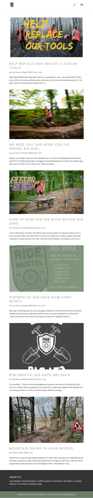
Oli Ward (14, 453)
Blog (35, 153)
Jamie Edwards (16, 72)
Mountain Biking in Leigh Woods (41, 448)
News (35, 72)
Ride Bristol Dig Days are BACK (39, 375)
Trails (40, 72)
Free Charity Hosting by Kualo (30, 484)
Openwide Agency (29, 481)
